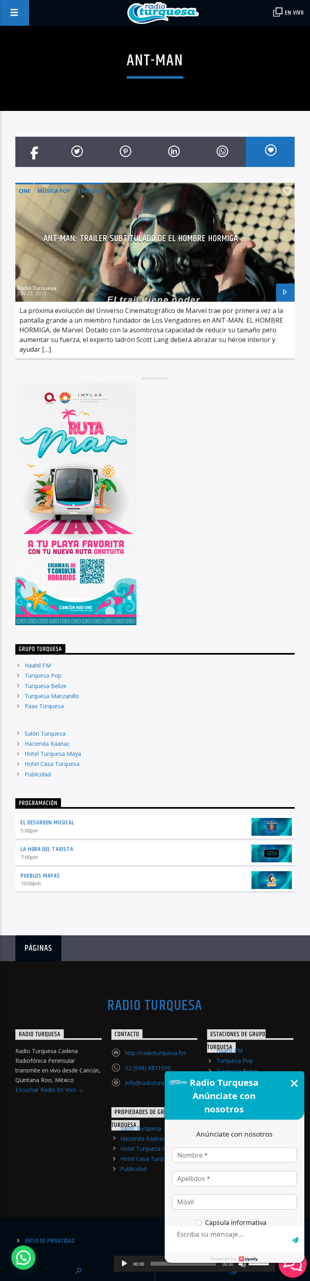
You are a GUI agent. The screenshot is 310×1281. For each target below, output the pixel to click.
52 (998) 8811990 (148, 1068)
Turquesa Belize (46, 686)
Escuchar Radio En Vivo (46, 1089)
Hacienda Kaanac (47, 743)
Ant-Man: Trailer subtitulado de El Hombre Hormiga (141, 239)
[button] (23, 1258)
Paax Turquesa (44, 706)
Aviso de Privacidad (50, 1241)
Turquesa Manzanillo (52, 696)
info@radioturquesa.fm (155, 1083)
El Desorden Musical (47, 823)
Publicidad (38, 774)
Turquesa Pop (43, 675)
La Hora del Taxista (47, 849)
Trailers (90, 190)
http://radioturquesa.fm (155, 1053)
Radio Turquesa (37, 288)
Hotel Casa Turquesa (52, 764)
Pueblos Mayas (40, 876)
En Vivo (294, 13)
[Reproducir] (124, 1264)
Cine (24, 190)
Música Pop (54, 190)
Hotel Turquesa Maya (53, 753)
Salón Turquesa (45, 733)
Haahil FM (38, 665)
